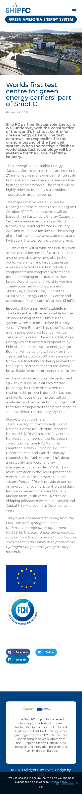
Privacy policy (58, 781)
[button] (74, 9)
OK (41, 787)
